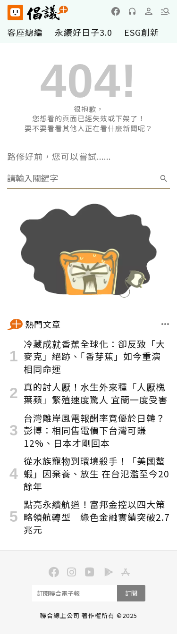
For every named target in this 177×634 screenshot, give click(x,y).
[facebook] (115, 11)
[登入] (148, 11)
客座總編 (25, 32)
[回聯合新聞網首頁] (15, 12)
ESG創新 (141, 32)
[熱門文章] (165, 324)
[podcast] (132, 11)
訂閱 (131, 593)
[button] (165, 11)
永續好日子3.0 (83, 32)
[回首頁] (37, 12)
